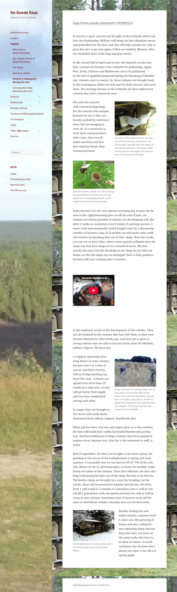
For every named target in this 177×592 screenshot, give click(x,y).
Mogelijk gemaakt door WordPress (91, 585)
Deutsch (14, 96)
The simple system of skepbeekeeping (24, 60)
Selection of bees (21, 73)
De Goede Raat (24, 12)
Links (13, 125)
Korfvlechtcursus (19, 32)
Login (13, 173)
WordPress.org (18, 190)
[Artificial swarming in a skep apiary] (73, 268)
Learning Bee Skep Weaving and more (23, 89)
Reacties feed (17, 184)
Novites (14, 136)
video (91, 215)
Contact (14, 38)
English (14, 43)
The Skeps (18, 67)
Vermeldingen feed (20, 179)
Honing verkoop (18, 108)
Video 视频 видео (19, 130)
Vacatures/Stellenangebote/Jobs (26, 113)
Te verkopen (17, 119)
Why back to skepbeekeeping (21, 51)
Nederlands (16, 102)
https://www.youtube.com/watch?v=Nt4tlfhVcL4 (103, 23)
